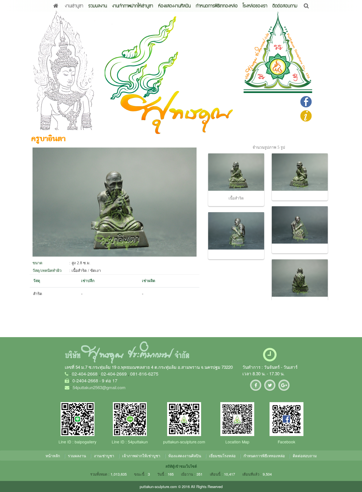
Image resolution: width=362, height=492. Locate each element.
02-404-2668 (85, 373)
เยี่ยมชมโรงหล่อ (222, 455)
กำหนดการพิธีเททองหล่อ (217, 6)
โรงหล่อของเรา (255, 6)
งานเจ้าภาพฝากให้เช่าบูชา (132, 6)
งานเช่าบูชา (74, 6)
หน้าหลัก (53, 455)
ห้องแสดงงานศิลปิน (174, 6)
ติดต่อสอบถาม (284, 6)
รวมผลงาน (97, 6)
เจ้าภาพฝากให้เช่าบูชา (141, 455)
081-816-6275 (144, 373)
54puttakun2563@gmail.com (99, 387)
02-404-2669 (114, 373)
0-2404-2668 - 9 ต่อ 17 (94, 380)
